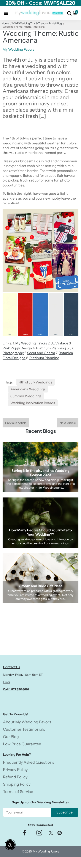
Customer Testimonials (24, 729)
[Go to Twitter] (51, 834)
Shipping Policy (16, 784)
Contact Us (11, 667)
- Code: (40, 3)
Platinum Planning (51, 348)
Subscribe (64, 812)
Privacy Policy (15, 769)
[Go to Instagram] (39, 834)
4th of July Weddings (35, 382)
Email (6, 682)
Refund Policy (15, 777)
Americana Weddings (28, 389)
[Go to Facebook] (24, 834)
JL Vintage (59, 343)
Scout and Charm (41, 353)
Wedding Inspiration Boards (32, 403)
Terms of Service (18, 791)
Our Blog (11, 736)
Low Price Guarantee (22, 744)
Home (5, 23)
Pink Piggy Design (17, 348)
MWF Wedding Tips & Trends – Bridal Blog (37, 23)
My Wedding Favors (31, 343)
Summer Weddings (25, 396)
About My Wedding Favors (27, 722)
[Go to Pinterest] (59, 834)
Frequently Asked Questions (28, 762)
